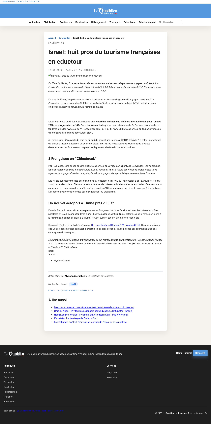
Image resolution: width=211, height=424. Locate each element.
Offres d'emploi (147, 22)
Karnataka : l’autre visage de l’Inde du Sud (75, 318)
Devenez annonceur (30, 1)
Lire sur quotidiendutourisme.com (70, 290)
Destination (81, 22)
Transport (115, 22)
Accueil (52, 38)
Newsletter (112, 377)
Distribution (49, 22)
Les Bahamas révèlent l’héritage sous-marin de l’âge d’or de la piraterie (90, 322)
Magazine (112, 372)
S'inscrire (200, 353)
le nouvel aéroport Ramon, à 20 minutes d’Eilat (116, 225)
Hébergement (98, 22)
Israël (73, 284)
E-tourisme (129, 22)
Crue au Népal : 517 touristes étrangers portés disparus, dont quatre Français (93, 310)
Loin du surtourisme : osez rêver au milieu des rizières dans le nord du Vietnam (94, 307)
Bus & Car (58, 410)
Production (66, 22)
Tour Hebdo (47, 410)
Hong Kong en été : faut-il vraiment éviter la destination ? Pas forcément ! (91, 314)
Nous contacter (11, 1)
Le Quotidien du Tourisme (28, 410)
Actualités (34, 22)
